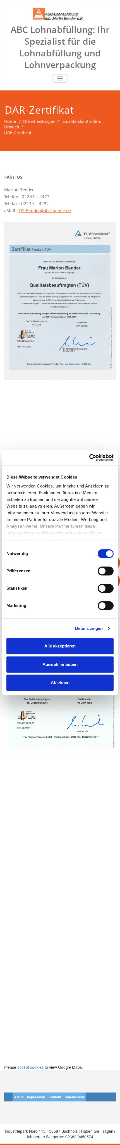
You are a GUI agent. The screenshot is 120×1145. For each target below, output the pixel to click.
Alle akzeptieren (60, 646)
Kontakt (55, 1096)
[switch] (106, 570)
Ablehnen (60, 682)
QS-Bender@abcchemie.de (45, 210)
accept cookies (30, 1067)
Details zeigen (89, 628)
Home (10, 121)
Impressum (36, 1096)
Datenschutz (74, 1096)
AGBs (19, 1096)
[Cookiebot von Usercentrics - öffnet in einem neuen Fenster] (89, 457)
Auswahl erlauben (60, 664)
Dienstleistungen (39, 121)
